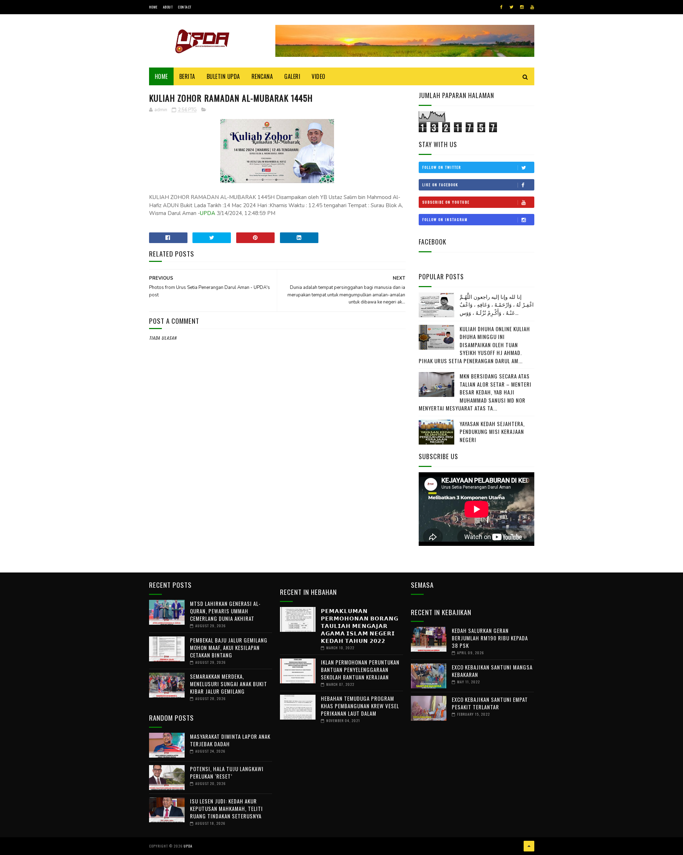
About (168, 7)
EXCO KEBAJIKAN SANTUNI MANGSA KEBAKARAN (492, 670)
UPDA (207, 213)
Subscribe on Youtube (446, 202)
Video (318, 76)
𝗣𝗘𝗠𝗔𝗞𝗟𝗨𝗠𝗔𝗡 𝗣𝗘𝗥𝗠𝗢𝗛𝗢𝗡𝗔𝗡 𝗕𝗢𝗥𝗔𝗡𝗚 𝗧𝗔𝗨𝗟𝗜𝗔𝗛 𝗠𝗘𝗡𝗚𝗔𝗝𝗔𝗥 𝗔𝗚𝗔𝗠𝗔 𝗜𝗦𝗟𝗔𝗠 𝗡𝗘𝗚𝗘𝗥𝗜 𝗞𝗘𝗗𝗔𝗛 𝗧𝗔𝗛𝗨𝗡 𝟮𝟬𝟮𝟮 (359, 625)
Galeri (292, 76)
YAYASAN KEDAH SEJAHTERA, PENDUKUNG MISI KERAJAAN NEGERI (492, 431)
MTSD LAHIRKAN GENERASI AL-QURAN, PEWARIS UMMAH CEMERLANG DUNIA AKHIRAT (225, 610)
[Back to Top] (529, 846)
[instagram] (522, 7)
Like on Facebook (440, 184)
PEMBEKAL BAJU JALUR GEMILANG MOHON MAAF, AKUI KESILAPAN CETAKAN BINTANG (229, 647)
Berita (187, 76)
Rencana (262, 76)
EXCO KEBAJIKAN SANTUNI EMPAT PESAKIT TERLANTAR (490, 703)
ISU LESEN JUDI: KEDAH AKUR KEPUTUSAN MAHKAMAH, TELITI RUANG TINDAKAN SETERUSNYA (226, 808)
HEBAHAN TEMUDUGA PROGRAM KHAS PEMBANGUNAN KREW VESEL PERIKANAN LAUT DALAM (360, 705)
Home (153, 7)
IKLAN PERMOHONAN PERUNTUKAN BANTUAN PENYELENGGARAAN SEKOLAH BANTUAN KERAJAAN (360, 669)
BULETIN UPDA (223, 76)
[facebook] (501, 7)
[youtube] (532, 7)
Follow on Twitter (441, 167)
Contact (184, 7)
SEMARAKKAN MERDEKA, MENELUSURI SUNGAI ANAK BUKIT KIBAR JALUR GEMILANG (228, 683)
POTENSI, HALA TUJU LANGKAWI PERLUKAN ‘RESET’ (227, 772)
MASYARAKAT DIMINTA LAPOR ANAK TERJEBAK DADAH (230, 740)
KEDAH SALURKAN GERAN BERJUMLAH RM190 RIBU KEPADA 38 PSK (490, 638)
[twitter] (511, 7)
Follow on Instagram (445, 219)
